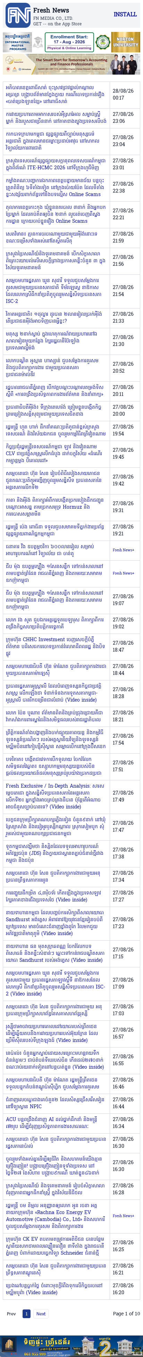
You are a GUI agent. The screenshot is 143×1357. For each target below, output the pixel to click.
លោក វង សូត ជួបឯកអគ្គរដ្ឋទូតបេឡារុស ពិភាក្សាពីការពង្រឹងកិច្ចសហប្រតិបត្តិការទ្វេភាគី (55, 624)
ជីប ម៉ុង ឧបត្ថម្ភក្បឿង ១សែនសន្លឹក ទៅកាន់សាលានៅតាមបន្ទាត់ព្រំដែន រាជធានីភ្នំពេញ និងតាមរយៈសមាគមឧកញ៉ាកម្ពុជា (54, 573)
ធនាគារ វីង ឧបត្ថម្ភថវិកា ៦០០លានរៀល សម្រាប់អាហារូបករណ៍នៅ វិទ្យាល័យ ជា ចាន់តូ (50, 550)
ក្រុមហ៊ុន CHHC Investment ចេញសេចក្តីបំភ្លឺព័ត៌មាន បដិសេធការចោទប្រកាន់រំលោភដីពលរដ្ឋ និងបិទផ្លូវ (55, 647)
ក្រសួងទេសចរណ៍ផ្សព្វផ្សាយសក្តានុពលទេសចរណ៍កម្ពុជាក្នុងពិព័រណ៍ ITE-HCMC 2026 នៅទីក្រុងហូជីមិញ (56, 165)
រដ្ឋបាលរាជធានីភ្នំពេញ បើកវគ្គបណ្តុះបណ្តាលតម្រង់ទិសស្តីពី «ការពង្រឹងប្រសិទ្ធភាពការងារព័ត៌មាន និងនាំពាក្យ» (54, 391)
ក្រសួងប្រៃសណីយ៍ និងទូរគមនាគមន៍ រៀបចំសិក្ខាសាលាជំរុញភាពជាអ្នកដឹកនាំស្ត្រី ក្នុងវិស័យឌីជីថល (55, 1189)
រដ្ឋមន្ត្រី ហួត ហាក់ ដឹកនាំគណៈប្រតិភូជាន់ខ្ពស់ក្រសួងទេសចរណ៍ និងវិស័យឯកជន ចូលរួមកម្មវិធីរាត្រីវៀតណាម (56, 431)
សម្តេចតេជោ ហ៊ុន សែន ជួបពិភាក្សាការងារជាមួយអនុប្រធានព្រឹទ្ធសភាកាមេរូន (53, 877)
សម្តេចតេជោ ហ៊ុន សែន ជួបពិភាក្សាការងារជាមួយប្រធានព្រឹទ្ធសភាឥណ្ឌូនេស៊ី (56, 1270)
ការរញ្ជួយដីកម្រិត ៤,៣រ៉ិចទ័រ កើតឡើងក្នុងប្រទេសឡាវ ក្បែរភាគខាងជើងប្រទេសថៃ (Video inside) (53, 897)
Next (40, 1313)
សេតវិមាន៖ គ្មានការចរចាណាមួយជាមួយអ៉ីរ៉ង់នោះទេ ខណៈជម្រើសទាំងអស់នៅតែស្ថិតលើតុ (52, 238)
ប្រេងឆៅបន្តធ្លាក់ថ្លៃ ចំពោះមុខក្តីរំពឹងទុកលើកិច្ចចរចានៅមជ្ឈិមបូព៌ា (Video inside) (54, 1289)
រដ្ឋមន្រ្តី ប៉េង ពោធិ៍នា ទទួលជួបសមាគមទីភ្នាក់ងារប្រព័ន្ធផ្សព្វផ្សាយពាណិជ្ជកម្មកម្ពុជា (55, 531)
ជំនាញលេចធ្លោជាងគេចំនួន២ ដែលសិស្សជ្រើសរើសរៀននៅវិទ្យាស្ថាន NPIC (55, 1103)
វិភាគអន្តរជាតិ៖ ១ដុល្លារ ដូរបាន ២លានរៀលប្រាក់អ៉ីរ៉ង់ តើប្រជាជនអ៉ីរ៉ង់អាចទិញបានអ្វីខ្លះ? (54, 318)
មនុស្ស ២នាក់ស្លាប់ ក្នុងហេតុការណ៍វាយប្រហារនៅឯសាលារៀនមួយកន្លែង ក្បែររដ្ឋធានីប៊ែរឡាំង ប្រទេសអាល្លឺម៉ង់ (51, 341)
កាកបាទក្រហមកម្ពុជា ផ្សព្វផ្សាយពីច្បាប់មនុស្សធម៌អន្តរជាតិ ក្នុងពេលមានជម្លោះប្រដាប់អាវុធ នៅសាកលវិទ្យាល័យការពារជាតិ (52, 141)
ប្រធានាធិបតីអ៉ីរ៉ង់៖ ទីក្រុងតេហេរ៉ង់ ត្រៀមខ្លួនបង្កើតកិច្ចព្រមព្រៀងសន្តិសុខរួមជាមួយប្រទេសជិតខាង (53, 411)
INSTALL (125, 15)
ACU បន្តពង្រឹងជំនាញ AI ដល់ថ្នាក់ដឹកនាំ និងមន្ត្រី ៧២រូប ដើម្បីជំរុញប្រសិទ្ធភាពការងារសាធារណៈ (51, 1123)
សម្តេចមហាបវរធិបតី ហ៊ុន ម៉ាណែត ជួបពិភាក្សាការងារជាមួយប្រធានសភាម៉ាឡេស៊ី (56, 670)
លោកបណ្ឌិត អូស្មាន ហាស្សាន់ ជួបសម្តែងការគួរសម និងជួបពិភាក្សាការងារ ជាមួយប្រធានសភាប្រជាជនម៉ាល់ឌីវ (52, 368)
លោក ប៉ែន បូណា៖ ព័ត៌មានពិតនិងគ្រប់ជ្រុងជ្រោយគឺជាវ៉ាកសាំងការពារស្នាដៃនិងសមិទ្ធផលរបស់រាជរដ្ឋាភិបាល (54, 717)
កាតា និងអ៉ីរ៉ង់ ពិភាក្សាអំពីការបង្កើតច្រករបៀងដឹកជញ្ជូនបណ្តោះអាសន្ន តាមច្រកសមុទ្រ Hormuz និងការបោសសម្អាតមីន (55, 507)
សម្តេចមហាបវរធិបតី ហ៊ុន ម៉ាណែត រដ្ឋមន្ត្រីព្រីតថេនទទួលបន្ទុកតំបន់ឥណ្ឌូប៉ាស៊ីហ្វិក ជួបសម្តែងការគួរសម (52, 1084)
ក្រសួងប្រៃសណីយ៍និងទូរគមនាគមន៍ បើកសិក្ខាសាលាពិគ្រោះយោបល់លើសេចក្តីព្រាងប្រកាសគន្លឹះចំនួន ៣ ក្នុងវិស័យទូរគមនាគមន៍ (56, 261)
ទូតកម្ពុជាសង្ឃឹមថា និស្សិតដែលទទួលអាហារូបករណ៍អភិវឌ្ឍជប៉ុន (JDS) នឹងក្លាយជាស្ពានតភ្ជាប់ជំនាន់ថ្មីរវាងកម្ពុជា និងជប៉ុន (54, 853)
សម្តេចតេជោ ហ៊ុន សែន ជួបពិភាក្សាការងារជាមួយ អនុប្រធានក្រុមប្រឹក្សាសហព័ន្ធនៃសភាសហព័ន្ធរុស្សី (54, 1010)
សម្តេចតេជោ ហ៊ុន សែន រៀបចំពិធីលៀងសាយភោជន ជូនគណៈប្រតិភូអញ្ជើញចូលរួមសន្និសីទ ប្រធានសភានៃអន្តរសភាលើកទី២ (54, 480)
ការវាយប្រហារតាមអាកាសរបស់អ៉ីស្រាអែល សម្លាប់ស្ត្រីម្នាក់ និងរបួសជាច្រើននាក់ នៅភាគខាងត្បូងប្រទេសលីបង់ (56, 118)
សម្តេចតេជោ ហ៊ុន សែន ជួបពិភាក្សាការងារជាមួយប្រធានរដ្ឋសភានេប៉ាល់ (56, 1143)
